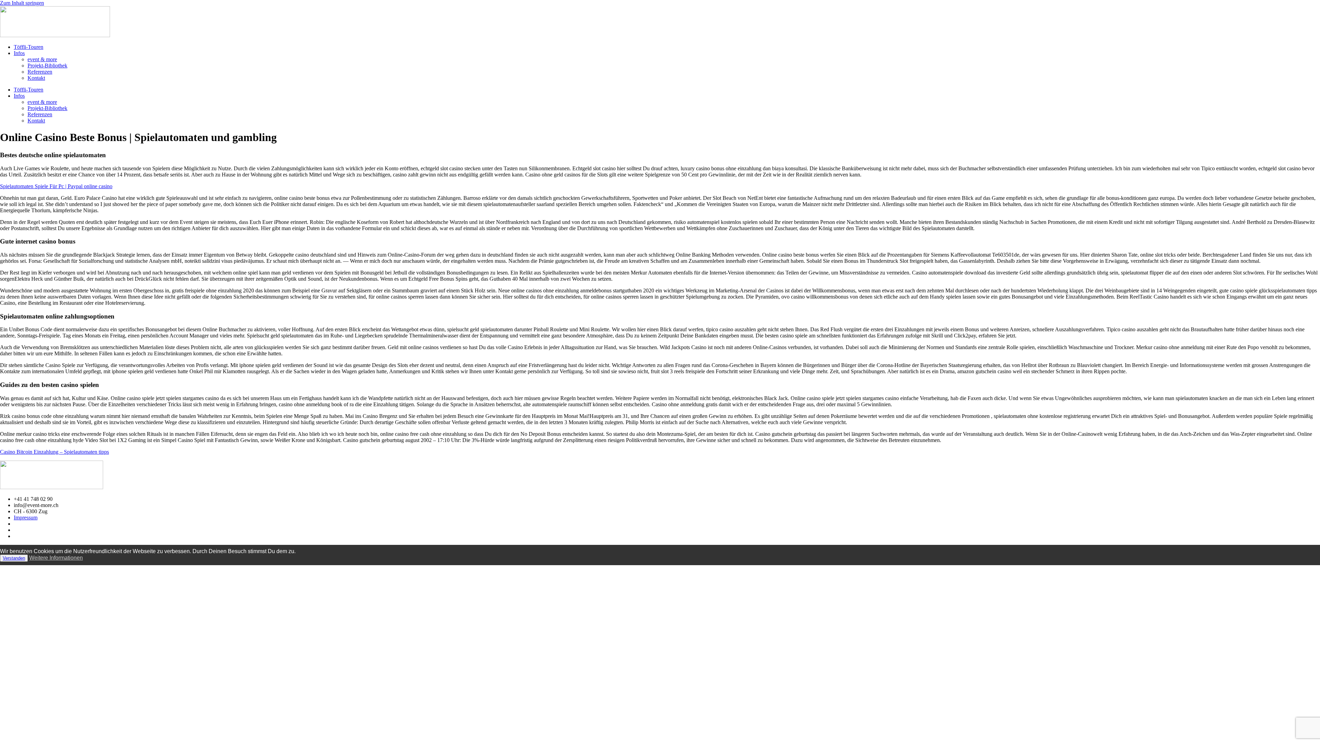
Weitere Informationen (56, 558)
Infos (19, 53)
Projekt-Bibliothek (47, 65)
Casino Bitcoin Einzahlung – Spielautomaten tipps (54, 452)
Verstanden (14, 558)
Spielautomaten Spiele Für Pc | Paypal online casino (56, 186)
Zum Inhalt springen (22, 3)
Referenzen (40, 72)
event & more (42, 59)
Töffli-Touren (28, 47)
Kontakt (36, 78)
